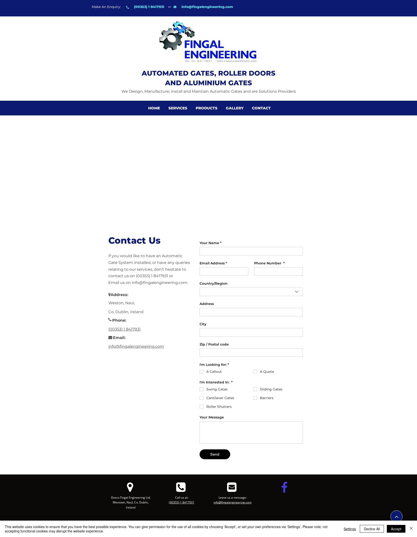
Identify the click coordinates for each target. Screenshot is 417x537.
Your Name (211, 243)
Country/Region (214, 284)
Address (207, 304)
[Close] (411, 528)
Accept (396, 528)
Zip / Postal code (214, 344)
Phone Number (269, 263)
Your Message (212, 417)
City (203, 324)
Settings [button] (350, 528)
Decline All (372, 528)
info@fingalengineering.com (207, 7)
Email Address (213, 263)
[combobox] (251, 292)
